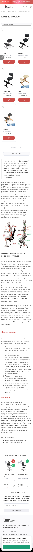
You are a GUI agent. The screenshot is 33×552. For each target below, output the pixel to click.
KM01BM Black (6, 91)
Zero (19, 91)
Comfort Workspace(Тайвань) (9, 479)
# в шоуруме (20, 460)
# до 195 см (6, 462)
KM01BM (20, 53)
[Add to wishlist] (3, 31)
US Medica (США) (22, 93)
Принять (16, 547)
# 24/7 (5, 463)
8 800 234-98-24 (11, 532)
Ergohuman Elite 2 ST (9, 475)
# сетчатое (6, 460)
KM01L (4, 53)
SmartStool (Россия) (8, 55)
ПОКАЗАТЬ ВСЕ (16, 153)
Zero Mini (5, 129)
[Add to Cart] (9, 62)
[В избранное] (11, 485)
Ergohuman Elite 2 (23, 474)
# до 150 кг (6, 461)
